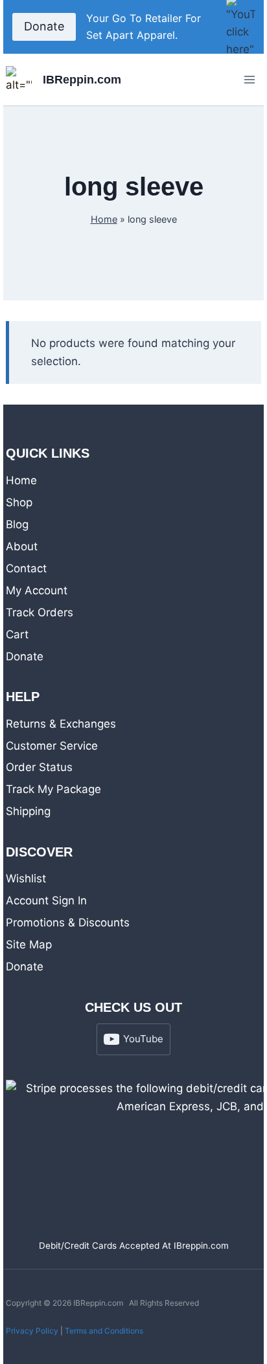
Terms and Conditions (104, 1331)
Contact (26, 568)
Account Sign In (46, 900)
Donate (44, 26)
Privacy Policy (32, 1331)
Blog (17, 524)
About (22, 546)
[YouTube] (240, 27)
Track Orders (39, 612)
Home (104, 219)
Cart (17, 634)
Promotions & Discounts (68, 922)
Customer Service (52, 745)
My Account (36, 590)
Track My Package (53, 789)
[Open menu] (249, 80)
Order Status (39, 767)
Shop (19, 502)
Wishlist (26, 878)
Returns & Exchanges (61, 723)
